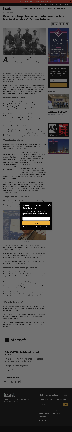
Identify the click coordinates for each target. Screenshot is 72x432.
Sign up (36, 223)
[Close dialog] (49, 204)
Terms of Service (40, 226)
